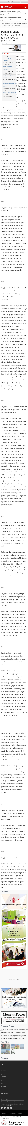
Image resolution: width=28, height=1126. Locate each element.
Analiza (2, 1066)
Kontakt (9, 1113)
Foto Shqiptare (3, 1086)
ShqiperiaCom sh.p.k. (5, 1118)
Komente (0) (6, 53)
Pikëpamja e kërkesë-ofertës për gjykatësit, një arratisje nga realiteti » (9, 85)
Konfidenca (20, 1113)
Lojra (2, 1083)
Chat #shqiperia (4, 1073)
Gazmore (3, 1084)
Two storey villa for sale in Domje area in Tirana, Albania (13, 1038)
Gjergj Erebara (13, 23)
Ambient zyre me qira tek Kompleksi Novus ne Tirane (12, 1037)
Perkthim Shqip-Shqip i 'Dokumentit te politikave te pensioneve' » (8, 68)
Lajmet (2, 1064)
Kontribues (3, 1113)
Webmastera (3, 1076)
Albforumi (2, 1074)
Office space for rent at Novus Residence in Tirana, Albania (13, 1035)
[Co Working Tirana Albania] (13, 931)
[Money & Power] (13, 1017)
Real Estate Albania (4, 1093)
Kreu (3, 23)
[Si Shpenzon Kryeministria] (13, 998)
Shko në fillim (21, 1115)
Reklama (14, 1113)
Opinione (7, 23)
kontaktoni (10, 1105)
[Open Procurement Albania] (13, 984)
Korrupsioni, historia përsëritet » (9, 92)
